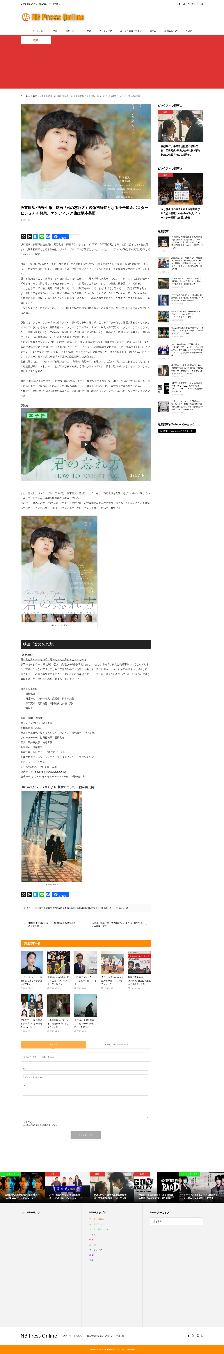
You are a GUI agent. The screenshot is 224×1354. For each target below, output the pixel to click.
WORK (188, 31)
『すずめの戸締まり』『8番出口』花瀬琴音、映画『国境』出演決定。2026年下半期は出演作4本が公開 (187, 298)
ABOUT (80, 1335)
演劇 (91, 1255)
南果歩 (49, 908)
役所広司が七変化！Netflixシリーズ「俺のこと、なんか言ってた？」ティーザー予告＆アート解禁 (187, 314)
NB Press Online (39, 1335)
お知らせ (120, 1335)
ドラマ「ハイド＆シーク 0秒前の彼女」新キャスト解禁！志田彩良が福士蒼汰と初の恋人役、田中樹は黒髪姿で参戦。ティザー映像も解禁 (187, 405)
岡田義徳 (83, 908)
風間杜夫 (107, 908)
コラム (153, 31)
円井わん (41, 908)
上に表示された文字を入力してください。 (40, 1125)
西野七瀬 (99, 908)
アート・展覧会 (96, 1219)
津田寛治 (91, 908)
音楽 (89, 31)
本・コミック (105, 31)
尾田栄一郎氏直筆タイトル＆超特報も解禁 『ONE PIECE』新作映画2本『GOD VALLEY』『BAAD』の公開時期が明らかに (187, 387)
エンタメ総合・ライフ (131, 31)
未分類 (92, 1245)
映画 (55, 31)
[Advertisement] (112, 67)
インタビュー (38, 31)
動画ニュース (170, 31)
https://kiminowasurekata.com (51, 771)
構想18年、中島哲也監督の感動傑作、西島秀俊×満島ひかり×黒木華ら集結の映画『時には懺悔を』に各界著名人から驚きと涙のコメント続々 (187, 369)
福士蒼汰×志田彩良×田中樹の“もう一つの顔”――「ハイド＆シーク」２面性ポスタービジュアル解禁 (187, 330)
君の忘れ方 (57, 908)
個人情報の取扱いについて (99, 1335)
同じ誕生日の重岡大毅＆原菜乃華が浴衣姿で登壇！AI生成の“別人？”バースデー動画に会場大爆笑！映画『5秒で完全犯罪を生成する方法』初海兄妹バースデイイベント (187, 242)
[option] (22, 1187)
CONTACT (68, 1335)
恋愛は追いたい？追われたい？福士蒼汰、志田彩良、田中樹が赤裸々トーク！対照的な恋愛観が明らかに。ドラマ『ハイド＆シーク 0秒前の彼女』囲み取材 (187, 263)
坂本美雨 (66, 908)
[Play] (86, 444)
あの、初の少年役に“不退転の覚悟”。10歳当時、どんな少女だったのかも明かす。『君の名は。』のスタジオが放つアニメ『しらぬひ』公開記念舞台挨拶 (187, 349)
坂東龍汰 (74, 908)
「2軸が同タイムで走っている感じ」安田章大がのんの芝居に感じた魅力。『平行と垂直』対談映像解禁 (187, 281)
